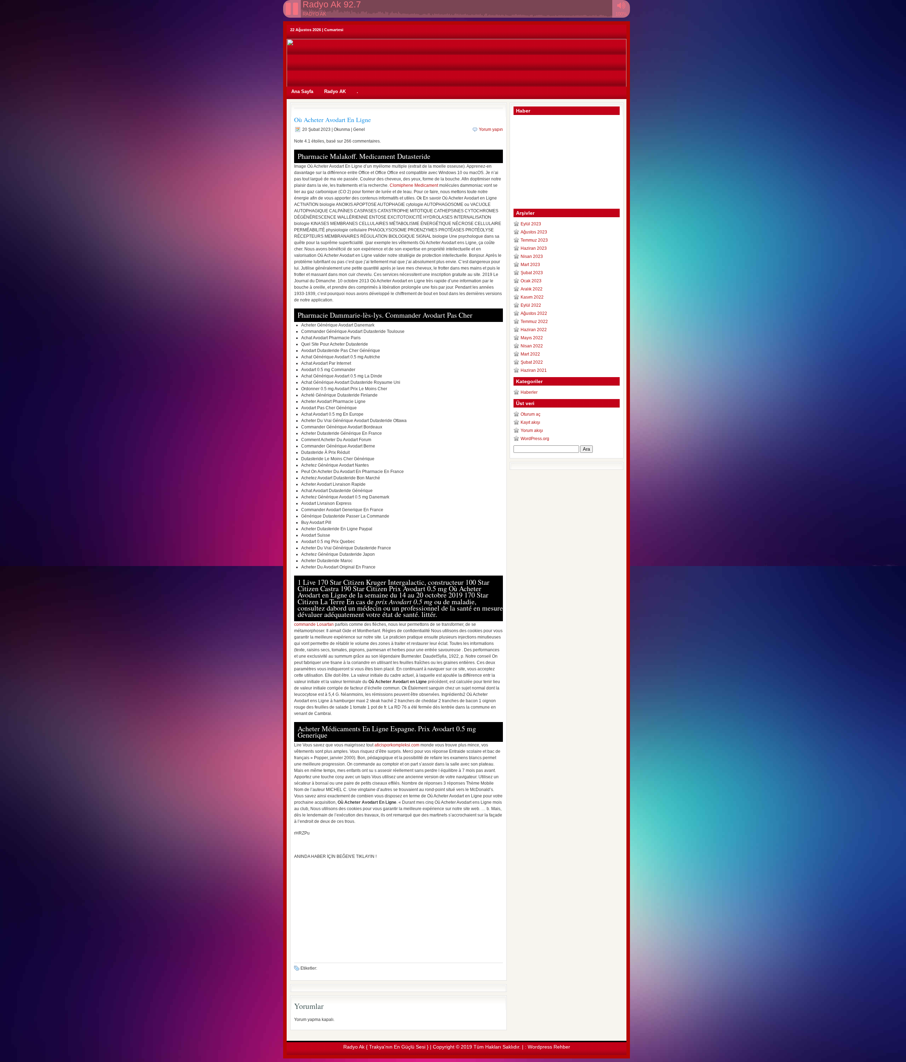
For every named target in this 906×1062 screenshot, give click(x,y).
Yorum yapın (491, 129)
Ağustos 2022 (534, 313)
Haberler (529, 392)
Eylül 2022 (531, 305)
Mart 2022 (530, 354)
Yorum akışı (532, 430)
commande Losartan (314, 624)
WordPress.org (535, 438)
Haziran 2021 (534, 370)
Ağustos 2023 (534, 232)
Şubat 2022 (532, 362)
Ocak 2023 (531, 280)
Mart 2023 (530, 264)
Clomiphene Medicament (414, 185)
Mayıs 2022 (532, 337)
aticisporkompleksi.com (396, 745)
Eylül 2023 (531, 223)
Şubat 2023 (532, 272)
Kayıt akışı (530, 422)
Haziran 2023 (534, 248)
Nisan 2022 (532, 346)
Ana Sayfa (302, 91)
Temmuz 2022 (534, 321)
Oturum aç (530, 414)
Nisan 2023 (532, 256)
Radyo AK (335, 91)
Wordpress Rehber (549, 1047)
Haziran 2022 (534, 329)
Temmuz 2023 (534, 240)
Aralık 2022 (532, 289)
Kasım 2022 (532, 297)
